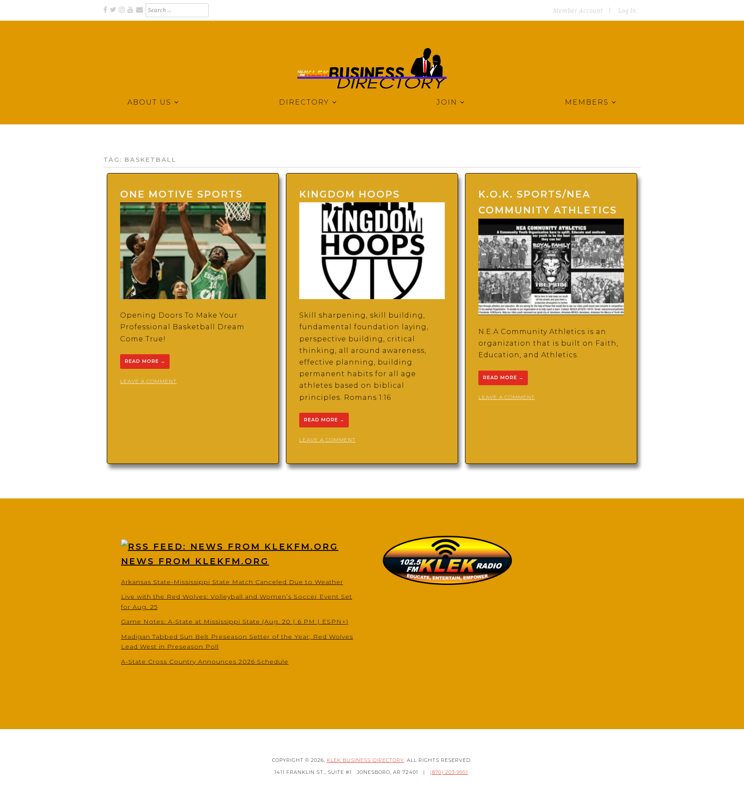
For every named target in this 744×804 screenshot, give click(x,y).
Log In (627, 11)
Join (447, 102)
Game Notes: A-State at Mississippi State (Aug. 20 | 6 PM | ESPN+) (234, 621)
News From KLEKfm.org (195, 561)
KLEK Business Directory (365, 760)
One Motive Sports (181, 194)
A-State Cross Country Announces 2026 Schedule (204, 661)
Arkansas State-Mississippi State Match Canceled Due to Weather (232, 582)
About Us (149, 102)
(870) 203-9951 (449, 772)
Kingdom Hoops (349, 194)
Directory (304, 102)
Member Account (578, 11)
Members (587, 102)
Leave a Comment (148, 381)
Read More (145, 362)
